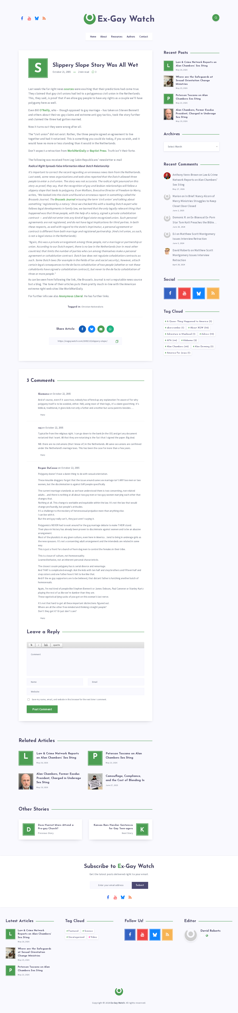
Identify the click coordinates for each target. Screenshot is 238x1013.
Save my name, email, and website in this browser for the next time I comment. (69, 699)
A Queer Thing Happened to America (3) (189, 321)
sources (69, 89)
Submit (140, 885)
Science (89, 931)
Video (94, 937)
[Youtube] (29, 18)
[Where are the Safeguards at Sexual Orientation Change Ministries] (168, 81)
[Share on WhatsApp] (110, 329)
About (103, 36)
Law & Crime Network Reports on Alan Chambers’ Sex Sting (195, 179)
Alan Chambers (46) (178, 346)
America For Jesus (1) (178, 353)
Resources (116, 36)
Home (93, 36)
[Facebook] (22, 18)
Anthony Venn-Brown (185, 175)
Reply (42, 414)
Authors (131, 36)
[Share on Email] (101, 329)
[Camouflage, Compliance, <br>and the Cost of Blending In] (95, 780)
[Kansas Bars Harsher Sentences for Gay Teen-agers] (120, 829)
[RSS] (44, 18)
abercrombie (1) (175, 328)
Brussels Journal (65, 199)
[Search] (215, 17)
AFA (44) (172, 340)
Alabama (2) (190, 340)
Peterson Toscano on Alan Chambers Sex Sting (34, 969)
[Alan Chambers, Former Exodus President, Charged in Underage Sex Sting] (26, 780)
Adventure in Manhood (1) (181, 334)
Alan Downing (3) (204, 346)
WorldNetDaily (77, 151)
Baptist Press (98, 151)
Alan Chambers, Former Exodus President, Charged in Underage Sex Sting (58, 778)
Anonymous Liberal (71, 296)
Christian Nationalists (92, 306)
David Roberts (181, 250)
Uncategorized (76, 937)
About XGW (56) (199, 328)
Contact (143, 36)
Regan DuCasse (47, 468)
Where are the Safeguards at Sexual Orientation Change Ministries (194, 80)
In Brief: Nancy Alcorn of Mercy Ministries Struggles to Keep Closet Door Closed (194, 201)
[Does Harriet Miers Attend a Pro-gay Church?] (50, 829)
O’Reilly (45, 110)
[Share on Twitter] (91, 329)
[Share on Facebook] (82, 329)
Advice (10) (207, 334)
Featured (73, 931)
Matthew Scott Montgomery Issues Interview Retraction (193, 255)
